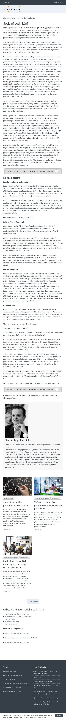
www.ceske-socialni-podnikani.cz (21, 218)
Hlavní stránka (8, 18)
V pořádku (59, 715)
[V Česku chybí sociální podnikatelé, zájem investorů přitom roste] (48, 486)
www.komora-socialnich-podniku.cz (23, 324)
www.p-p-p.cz (10, 619)
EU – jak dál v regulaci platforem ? (43, 681)
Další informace (41, 717)
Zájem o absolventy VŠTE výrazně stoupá (46, 698)
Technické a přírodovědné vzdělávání (15, 683)
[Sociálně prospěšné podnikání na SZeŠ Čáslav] (17, 486)
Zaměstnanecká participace (12, 691)
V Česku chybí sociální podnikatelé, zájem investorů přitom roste (48, 505)
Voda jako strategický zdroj (12, 687)
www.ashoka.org (11, 624)
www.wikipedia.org (12, 621)
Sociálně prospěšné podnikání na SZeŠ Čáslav (15, 504)
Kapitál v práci (37, 677)
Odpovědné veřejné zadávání (42, 498)
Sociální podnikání (8, 498)
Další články (33, 601)
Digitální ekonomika (9, 671)
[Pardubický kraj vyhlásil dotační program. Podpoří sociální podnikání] (17, 545)
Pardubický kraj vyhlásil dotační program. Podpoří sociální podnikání (15, 564)
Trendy (17, 18)
